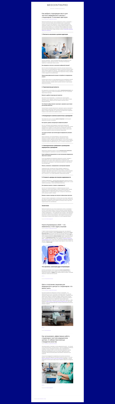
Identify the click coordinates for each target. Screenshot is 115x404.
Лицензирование (48, 330)
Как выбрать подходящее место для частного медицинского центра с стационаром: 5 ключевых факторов (55, 15)
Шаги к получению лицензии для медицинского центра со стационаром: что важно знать (57, 286)
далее (43, 327)
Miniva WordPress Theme (42, 398)
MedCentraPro (57, 5)
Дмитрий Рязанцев (53, 19)
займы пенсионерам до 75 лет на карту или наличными (52, 358)
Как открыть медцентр (49, 387)
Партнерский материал (49, 278)
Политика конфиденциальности (57, 8)
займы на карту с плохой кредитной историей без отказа (57, 301)
